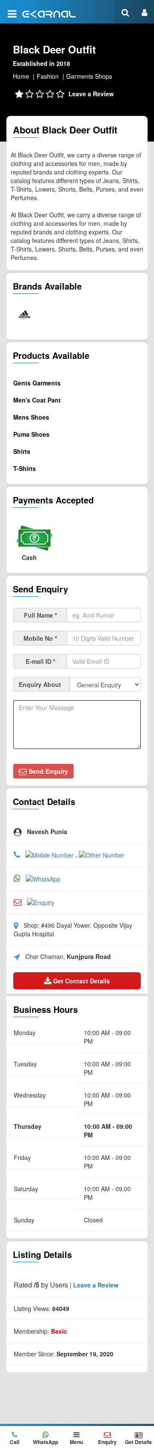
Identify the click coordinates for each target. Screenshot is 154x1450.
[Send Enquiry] (40, 901)
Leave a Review (91, 93)
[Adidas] (24, 314)
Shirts (21, 451)
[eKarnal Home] (49, 13)
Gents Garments (37, 383)
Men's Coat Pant (37, 400)
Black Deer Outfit (54, 49)
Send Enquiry (47, 771)
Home (21, 76)
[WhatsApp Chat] (43, 877)
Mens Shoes (31, 417)
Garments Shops (89, 76)
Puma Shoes (31, 434)
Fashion (48, 76)
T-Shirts (24, 468)
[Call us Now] (50, 854)
